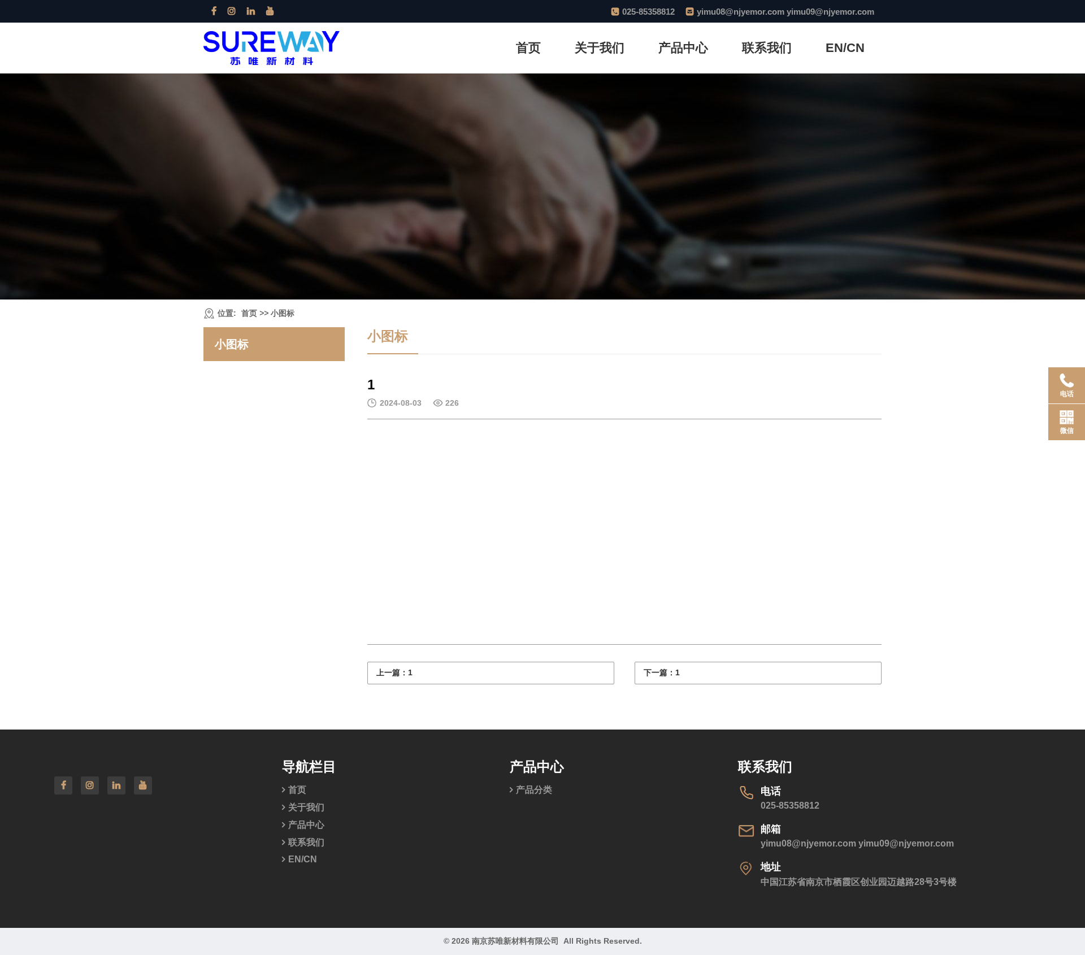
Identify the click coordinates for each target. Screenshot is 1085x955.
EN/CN (845, 48)
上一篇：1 (394, 672)
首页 (528, 48)
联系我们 (767, 48)
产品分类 (534, 790)
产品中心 (683, 48)
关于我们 (599, 48)
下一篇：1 (662, 672)
